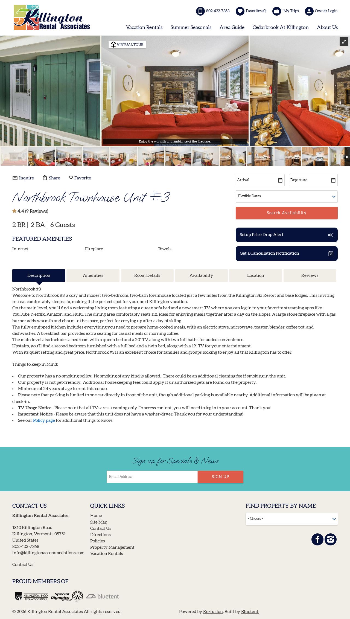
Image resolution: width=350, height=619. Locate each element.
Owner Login (326, 11)
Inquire (26, 178)
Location (255, 275)
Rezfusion (213, 611)
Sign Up (220, 477)
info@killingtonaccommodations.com (48, 553)
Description (38, 275)
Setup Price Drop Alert (262, 235)
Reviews (310, 275)
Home (96, 515)
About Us (327, 27)
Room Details (147, 275)
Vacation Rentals (144, 27)
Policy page (44, 420)
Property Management (112, 547)
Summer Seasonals (191, 27)
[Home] (52, 17)
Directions (100, 535)
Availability (201, 275)
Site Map (98, 522)
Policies (97, 541)
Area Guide (232, 27)
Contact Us (22, 564)
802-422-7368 (218, 11)
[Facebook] (317, 539)
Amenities (93, 275)
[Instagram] (331, 539)
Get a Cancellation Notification (269, 253)
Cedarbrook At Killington (281, 27)
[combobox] (292, 519)
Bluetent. (250, 611)
